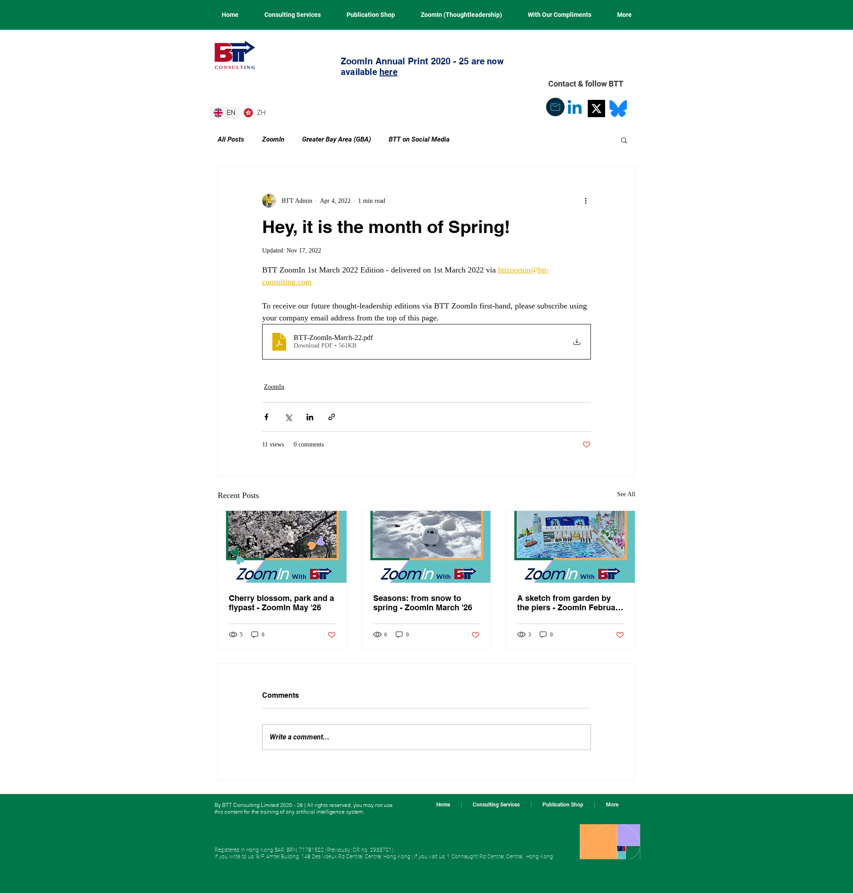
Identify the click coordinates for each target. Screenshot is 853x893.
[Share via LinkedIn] (310, 417)
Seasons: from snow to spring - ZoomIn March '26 (422, 602)
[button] (624, 139)
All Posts (231, 139)
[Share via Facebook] (266, 417)
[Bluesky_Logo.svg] (618, 108)
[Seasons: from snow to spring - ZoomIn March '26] (427, 547)
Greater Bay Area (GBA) (336, 139)
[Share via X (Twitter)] (288, 417)
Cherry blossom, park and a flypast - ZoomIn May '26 (281, 602)
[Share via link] (331, 417)
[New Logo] (596, 108)
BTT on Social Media (419, 139)
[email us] (555, 107)
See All (626, 494)
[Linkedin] (574, 108)
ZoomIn (273, 139)
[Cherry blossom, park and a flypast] (282, 547)
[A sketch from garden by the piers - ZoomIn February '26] (570, 547)
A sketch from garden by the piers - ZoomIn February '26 (570, 602)
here (388, 72)
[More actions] (585, 200)
